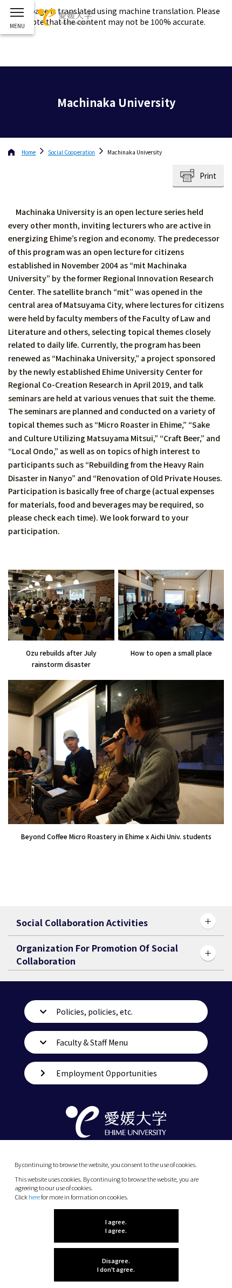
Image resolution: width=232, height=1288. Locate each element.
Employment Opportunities (106, 1073)
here (34, 1196)
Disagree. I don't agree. (116, 1264)
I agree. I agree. (116, 1226)
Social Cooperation (71, 152)
